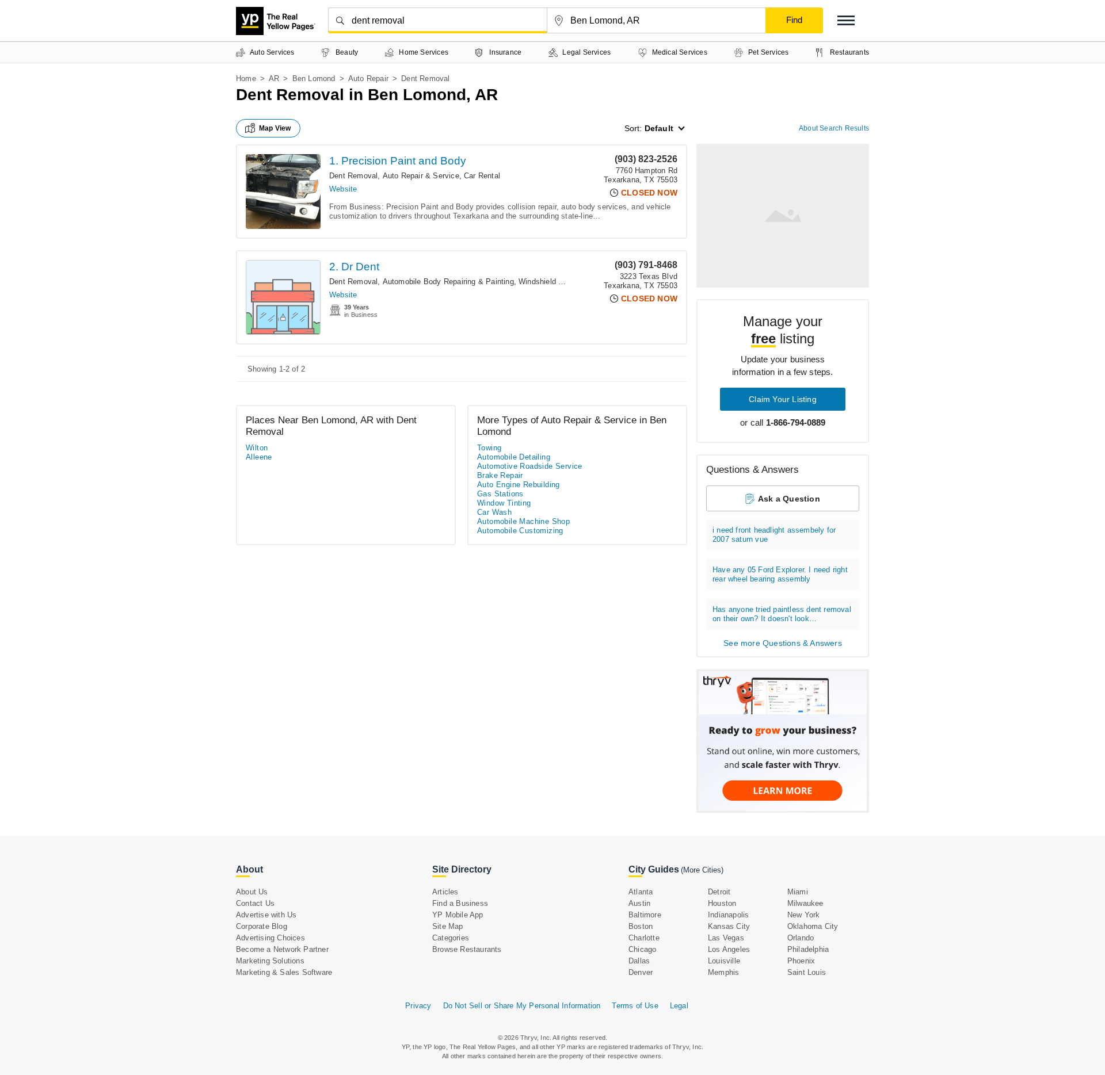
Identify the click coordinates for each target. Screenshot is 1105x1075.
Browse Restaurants (467, 949)
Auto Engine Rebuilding (518, 484)
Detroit (719, 891)
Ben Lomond (314, 78)
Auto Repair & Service (421, 175)
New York (803, 915)
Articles (445, 891)
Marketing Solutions (270, 961)
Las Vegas (726, 938)
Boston (640, 926)
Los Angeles (729, 949)
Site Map (447, 926)
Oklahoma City (813, 926)
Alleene (259, 457)
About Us (252, 891)
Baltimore (644, 915)
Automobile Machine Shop (523, 521)
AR (274, 78)
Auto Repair (368, 78)
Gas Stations (500, 493)
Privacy (418, 1005)
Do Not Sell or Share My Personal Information (522, 1005)
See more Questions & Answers (782, 643)
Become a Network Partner (282, 949)
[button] (846, 20)
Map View (275, 128)
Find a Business (460, 903)
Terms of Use (635, 1005)
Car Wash (494, 512)
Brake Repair (500, 475)
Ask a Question (789, 498)
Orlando (800, 938)
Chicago (642, 949)
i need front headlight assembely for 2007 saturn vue (774, 535)
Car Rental (482, 175)
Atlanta (640, 891)
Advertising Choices (270, 938)
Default (659, 128)
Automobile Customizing (520, 530)
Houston (722, 903)
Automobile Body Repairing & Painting (448, 281)
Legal (679, 1005)
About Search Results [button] (834, 128)
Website (343, 189)
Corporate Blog (261, 926)
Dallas (639, 961)
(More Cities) (702, 870)
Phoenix (801, 961)
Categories (450, 938)
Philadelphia (808, 949)
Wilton (257, 447)
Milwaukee (805, 903)
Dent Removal (353, 175)
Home (246, 78)
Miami (797, 891)
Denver (640, 972)
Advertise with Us (266, 915)
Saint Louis (806, 972)
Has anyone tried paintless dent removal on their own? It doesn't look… (781, 614)
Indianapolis (728, 915)
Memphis (723, 972)
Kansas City (729, 926)
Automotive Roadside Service (529, 466)
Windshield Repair (549, 281)
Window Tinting (504, 503)
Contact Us (255, 903)
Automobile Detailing (513, 457)
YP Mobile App (457, 915)
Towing (489, 447)
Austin (639, 903)
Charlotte (644, 938)
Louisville (724, 961)
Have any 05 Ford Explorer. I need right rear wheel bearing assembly (780, 574)
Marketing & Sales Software (284, 972)
